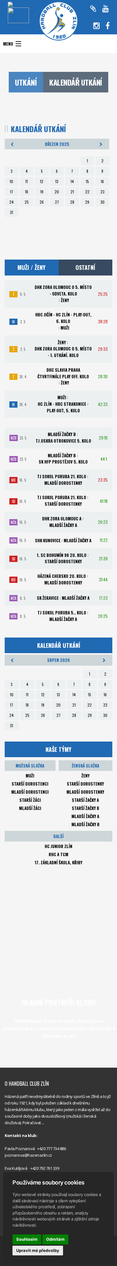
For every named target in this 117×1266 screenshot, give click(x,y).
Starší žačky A (85, 800)
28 (72, 202)
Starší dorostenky (85, 784)
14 (72, 181)
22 (87, 191)
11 (26, 181)
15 (87, 181)
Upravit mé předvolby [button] (37, 1250)
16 (102, 181)
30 (102, 202)
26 (42, 202)
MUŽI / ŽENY (31, 267)
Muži (30, 775)
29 (87, 202)
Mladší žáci (30, 808)
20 (57, 191)
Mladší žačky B (85, 824)
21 (72, 191)
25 (27, 202)
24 (11, 202)
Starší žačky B (85, 808)
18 (26, 191)
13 (56, 181)
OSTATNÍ (85, 267)
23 (102, 191)
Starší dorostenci (30, 784)
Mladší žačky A (85, 816)
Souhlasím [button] (26, 1239)
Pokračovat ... (33, 1122)
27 (57, 202)
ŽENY (85, 775)
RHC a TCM (58, 854)
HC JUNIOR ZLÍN (58, 846)
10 (11, 181)
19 (41, 191)
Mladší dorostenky (85, 792)
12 (41, 181)
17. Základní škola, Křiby (58, 862)
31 (11, 212)
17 (11, 191)
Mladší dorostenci (30, 792)
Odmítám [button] (55, 1239)
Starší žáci (30, 800)
